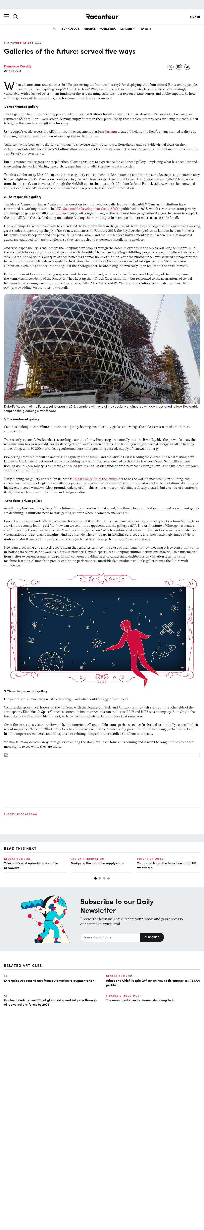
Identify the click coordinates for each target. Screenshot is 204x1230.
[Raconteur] (102, 16)
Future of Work (150, 858)
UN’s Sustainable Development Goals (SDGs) (87, 209)
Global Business (17, 858)
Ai (5, 976)
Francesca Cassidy (17, 66)
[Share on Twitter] (171, 67)
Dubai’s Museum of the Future (95, 479)
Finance (89, 28)
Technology (69, 28)
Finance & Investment (123, 995)
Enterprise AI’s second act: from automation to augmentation (49, 980)
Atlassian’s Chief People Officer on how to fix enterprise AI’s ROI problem (153, 982)
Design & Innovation (87, 858)
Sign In (195, 16)
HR (54, 28)
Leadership (128, 28)
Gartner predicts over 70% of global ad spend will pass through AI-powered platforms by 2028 (50, 1002)
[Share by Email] (187, 67)
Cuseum (111, 131)
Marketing (108, 28)
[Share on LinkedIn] (179, 67)
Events (146, 28)
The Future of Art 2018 (22, 43)
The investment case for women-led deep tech (140, 1000)
